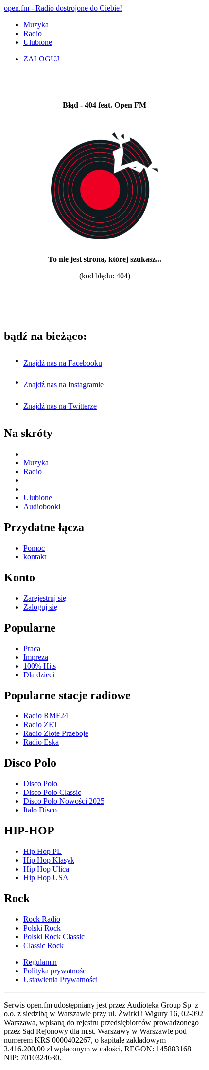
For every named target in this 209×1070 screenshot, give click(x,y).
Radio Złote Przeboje (55, 733)
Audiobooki (41, 506)
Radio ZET (40, 724)
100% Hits (39, 666)
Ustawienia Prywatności (60, 979)
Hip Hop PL (42, 851)
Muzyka (36, 24)
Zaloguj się (40, 607)
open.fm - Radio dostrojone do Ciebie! (63, 8)
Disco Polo (40, 783)
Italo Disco (40, 810)
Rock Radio (41, 919)
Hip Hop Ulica (46, 869)
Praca (31, 648)
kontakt (34, 557)
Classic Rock (43, 945)
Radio (32, 33)
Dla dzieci (38, 675)
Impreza (35, 657)
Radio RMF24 (45, 716)
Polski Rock (42, 928)
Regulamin (40, 962)
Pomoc (34, 548)
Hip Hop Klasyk (48, 860)
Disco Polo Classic (52, 792)
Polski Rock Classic (54, 936)
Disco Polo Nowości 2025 (63, 801)
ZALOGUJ (41, 59)
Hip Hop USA (46, 877)
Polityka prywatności (55, 971)
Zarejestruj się (44, 598)
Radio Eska (41, 742)
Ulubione (37, 42)
